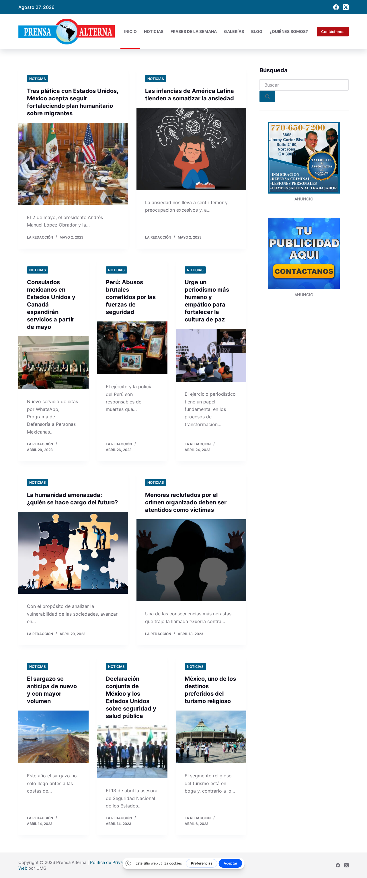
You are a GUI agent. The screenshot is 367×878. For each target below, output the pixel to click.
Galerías (234, 31)
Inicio (130, 31)
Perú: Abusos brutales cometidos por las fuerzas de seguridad (131, 297)
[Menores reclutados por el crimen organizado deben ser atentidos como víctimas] (191, 560)
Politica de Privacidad (112, 862)
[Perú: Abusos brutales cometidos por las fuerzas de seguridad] (132, 347)
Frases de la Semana (194, 31)
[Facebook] (336, 7)
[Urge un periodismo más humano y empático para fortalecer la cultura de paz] (211, 355)
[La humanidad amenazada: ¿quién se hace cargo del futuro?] (73, 553)
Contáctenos (332, 31)
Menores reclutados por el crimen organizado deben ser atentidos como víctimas (186, 502)
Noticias (153, 31)
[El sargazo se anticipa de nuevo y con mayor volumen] (53, 737)
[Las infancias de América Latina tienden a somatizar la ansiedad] (191, 149)
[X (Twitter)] (346, 7)
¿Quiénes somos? (289, 31)
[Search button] (267, 96)
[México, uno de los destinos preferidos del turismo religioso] (211, 737)
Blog (256, 31)
